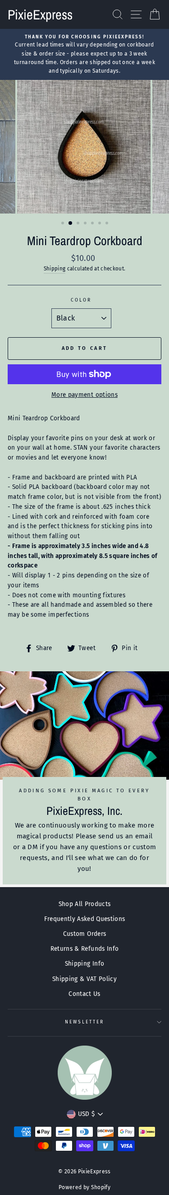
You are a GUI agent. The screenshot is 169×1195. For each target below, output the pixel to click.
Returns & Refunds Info (84, 949)
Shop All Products (85, 904)
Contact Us (84, 994)
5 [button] (93, 224)
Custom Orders (84, 934)
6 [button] (100, 224)
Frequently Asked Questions (84, 919)
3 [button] (79, 224)
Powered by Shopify (84, 1187)
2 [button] (71, 223)
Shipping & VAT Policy (84, 979)
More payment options (84, 395)
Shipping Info (84, 963)
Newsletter (85, 1022)
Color (81, 300)
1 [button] (63, 224)
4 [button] (86, 224)
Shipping (55, 268)
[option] (84, 54)
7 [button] (107, 224)
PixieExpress (40, 14)
